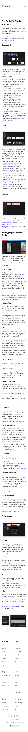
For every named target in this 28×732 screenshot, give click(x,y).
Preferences (7, 516)
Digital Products (6, 665)
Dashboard (6, 45)
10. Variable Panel (8, 496)
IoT (3, 661)
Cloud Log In (18, 658)
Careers (4, 702)
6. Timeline (5, 408)
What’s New (18, 651)
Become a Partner (6, 678)
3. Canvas (5, 328)
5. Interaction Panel (8, 381)
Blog (16, 685)
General (4, 541)
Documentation (19, 678)
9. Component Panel (9, 472)
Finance (4, 651)
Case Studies (18, 692)
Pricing (16, 709)
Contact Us (5, 709)
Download (17, 648)
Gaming (4, 655)
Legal (12, 719)
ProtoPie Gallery (6, 685)
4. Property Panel (8, 360)
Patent (16, 719)
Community (5, 682)
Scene (4, 557)
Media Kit (4, 706)
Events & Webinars (19, 689)
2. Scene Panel (7, 303)
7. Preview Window (8, 425)
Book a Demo (18, 706)
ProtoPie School (19, 675)
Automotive (5, 644)
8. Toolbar (5, 453)
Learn (4, 125)
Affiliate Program (6, 675)
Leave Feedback (19, 655)
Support (5, 194)
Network (5, 575)
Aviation (4, 648)
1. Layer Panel (6, 269)
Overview (17, 644)
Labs (3, 591)
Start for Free (18, 702)
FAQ (16, 661)
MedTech (4, 658)
